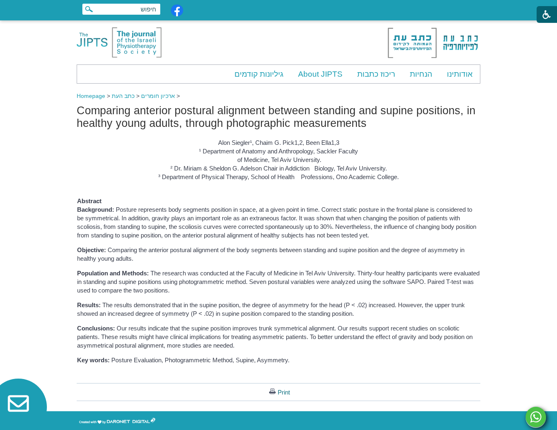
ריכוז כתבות (376, 74)
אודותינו (460, 74)
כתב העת (123, 96)
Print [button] (284, 392)
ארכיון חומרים (158, 96)
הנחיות (421, 74)
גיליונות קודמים (258, 74)
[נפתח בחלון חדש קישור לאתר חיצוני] (536, 417)
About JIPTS (320, 74)
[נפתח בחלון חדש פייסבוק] (177, 10)
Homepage (91, 96)
